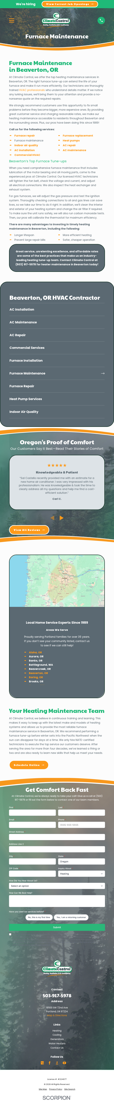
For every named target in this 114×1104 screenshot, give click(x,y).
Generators (57, 1039)
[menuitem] (57, 309)
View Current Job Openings (67, 4)
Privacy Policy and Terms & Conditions (34, 945)
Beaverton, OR (38, 673)
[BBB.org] (57, 1063)
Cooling (57, 1034)
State (61, 856)
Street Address (17, 831)
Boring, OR (36, 677)
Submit (57, 927)
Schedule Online (27, 765)
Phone (62, 819)
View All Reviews (27, 530)
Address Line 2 (16, 844)
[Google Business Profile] (42, 1063)
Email (12, 819)
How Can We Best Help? (20, 893)
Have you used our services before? (27, 911)
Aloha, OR (35, 652)
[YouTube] (64, 1063)
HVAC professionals (32, 90)
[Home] (56, 20)
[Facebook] (49, 1063)
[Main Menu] (11, 20)
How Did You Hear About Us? (23, 880)
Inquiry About (65, 868)
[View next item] (61, 518)
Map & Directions (57, 1015)
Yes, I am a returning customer (71, 917)
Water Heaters (57, 1043)
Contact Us (57, 1047)
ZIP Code (14, 868)
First (12, 807)
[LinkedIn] (71, 1063)
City (12, 856)
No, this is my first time (39, 917)
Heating (56, 1030)
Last (61, 807)
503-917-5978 (57, 995)
